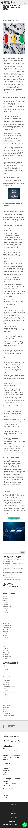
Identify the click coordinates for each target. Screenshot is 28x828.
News (4, 697)
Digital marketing (7, 682)
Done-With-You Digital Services (11, 755)
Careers (5, 772)
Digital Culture (6, 680)
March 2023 (5, 650)
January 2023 (6, 654)
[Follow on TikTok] (22, 741)
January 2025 (6, 623)
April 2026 (5, 602)
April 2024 (5, 637)
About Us (5, 766)
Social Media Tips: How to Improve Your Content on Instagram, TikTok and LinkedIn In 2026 (13, 574)
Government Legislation (9, 686)
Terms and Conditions (14, 809)
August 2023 (6, 642)
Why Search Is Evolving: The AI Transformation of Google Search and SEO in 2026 (14, 568)
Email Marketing (7, 684)
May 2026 (5, 600)
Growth (5, 688)
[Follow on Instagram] (8, 741)
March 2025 (5, 619)
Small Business (6, 705)
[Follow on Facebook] (4, 741)
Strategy (5, 709)
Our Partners (6, 770)
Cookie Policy (14, 813)
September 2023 (7, 640)
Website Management (8, 715)
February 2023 (6, 652)
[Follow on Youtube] (11, 741)
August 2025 (6, 608)
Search (22, 552)
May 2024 (5, 635)
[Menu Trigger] (25, 3)
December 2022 (7, 656)
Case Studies (6, 669)
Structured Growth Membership (12, 751)
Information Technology (9, 692)
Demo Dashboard (7, 678)
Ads (4, 665)
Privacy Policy (14, 804)
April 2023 (5, 648)
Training (5, 711)
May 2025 (5, 614)
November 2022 (7, 658)
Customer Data (6, 674)
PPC (4, 699)
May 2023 (5, 646)
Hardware (5, 690)
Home (4, 748)
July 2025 (5, 610)
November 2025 (7, 604)
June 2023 (5, 644)
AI (3, 667)
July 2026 (5, 596)
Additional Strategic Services (11, 757)
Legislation (5, 694)
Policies (5, 774)
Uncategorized (6, 713)
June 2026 (5, 598)
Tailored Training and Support (11, 753)
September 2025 (7, 606)
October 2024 (6, 629)
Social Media (6, 707)
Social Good (6, 768)
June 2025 (5, 612)
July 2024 (5, 633)
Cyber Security (6, 676)
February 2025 (6, 621)
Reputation (5, 701)
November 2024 (7, 627)
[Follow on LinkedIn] (15, 741)
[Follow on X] (19, 741)
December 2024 (7, 625)
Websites (5, 759)
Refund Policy (14, 817)
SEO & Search (6, 703)
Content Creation (7, 671)
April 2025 (5, 617)
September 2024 (7, 631)
